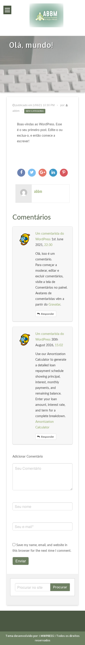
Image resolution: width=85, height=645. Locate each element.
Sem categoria (35, 111)
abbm (38, 191)
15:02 (59, 345)
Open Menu (7, 10)
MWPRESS (47, 636)
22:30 (48, 245)
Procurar (60, 587)
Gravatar (54, 304)
